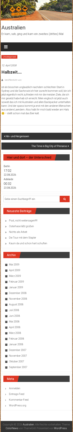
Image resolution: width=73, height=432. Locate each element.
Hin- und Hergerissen (17, 136)
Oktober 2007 (16, 361)
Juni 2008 (14, 315)
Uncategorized (9, 57)
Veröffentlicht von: (13, 80)
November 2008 (18, 298)
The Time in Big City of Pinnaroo (49, 146)
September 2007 (18, 367)
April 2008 (14, 327)
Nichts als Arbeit (18, 232)
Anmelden (14, 388)
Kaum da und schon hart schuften (28, 243)
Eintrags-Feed (16, 394)
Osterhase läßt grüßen (21, 226)
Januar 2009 (16, 287)
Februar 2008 (16, 338)
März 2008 (15, 333)
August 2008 (16, 304)
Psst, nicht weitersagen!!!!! (23, 220)
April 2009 (14, 270)
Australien (13, 27)
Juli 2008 (14, 310)
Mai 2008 (14, 321)
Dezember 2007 (17, 350)
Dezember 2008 (17, 293)
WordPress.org (17, 405)
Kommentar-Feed (19, 399)
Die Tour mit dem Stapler (22, 237)
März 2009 (15, 276)
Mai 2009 (14, 264)
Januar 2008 (16, 344)
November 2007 (18, 355)
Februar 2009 (16, 281)
